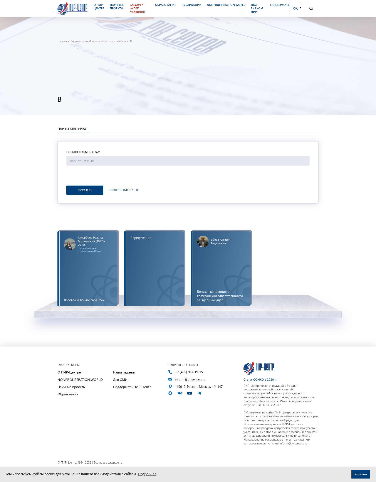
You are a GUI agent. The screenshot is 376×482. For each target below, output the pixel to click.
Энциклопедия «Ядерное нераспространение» (98, 41)
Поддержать (280, 5)
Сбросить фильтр (121, 190)
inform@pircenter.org (190, 379)
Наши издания (124, 372)
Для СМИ (120, 379)
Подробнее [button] (147, 474)
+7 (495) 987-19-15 (189, 372)
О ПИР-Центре (69, 372)
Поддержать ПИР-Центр (132, 386)
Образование (67, 394)
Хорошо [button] (360, 474)
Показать (84, 190)
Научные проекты (71, 386)
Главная (62, 41)
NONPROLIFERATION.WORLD (80, 379)
